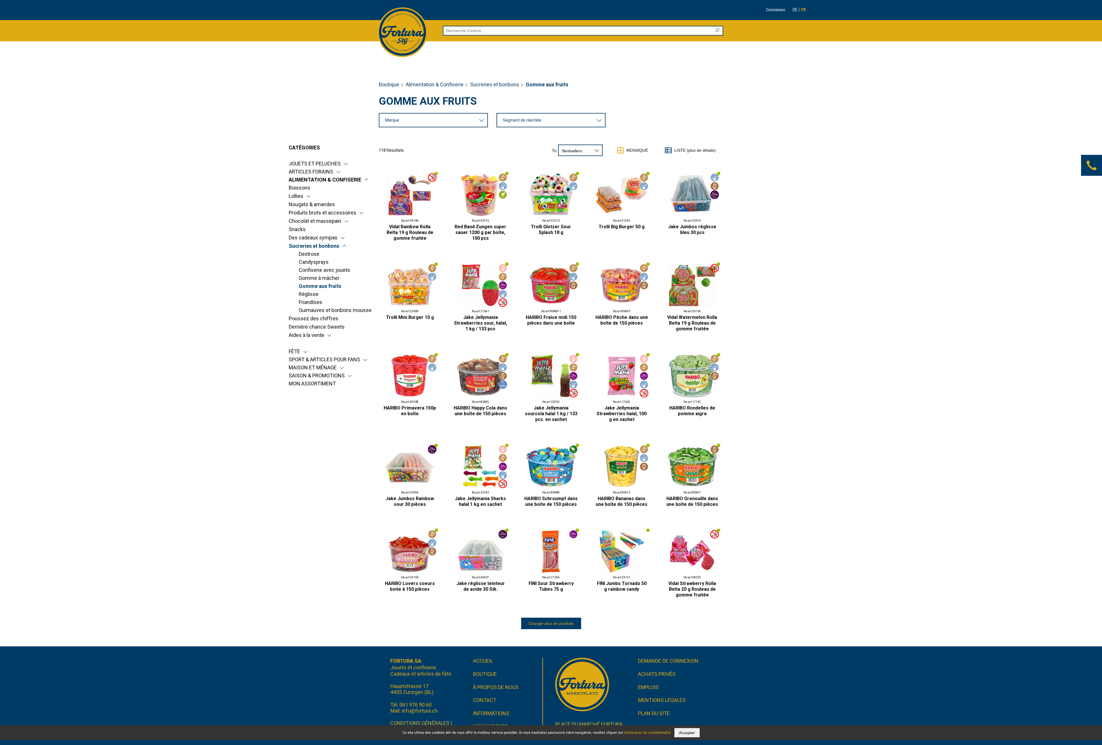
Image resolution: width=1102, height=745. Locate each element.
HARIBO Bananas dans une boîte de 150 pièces (621, 501)
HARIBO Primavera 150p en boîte (410, 410)
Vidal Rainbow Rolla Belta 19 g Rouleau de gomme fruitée (410, 232)
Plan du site (654, 713)
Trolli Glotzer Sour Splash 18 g (551, 229)
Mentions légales (662, 700)
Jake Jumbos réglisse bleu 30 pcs (692, 229)
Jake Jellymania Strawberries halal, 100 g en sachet (622, 413)
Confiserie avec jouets (324, 270)
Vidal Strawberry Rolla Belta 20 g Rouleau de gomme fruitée (692, 589)
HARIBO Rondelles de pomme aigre (692, 410)
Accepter (687, 732)
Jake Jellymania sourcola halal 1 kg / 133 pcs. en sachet (551, 413)
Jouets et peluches (315, 164)
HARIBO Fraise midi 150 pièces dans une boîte (551, 320)
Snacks (297, 229)
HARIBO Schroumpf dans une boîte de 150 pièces (551, 501)
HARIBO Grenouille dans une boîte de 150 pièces (692, 501)
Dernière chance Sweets (317, 327)
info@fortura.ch (420, 711)
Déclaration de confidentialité (647, 733)
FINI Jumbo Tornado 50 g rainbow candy (622, 586)
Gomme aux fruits (320, 286)
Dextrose (309, 254)
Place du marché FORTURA (588, 724)
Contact (484, 700)
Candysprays (314, 262)
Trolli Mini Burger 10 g (410, 317)
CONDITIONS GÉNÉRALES (419, 723)
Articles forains (311, 172)
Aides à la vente (306, 335)
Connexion (775, 9)
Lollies (296, 196)
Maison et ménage (313, 367)
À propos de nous (496, 687)
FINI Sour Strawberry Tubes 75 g (551, 586)
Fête (294, 351)
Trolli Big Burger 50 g (622, 226)
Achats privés (657, 674)
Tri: (554, 151)
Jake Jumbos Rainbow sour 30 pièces (410, 501)
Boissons (299, 188)
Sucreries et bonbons (494, 84)
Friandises (310, 302)
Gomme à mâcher (319, 278)
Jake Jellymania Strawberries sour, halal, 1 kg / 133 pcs (480, 323)
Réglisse (309, 294)
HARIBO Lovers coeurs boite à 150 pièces (410, 586)
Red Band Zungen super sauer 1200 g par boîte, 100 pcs (480, 232)
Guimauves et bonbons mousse (335, 310)
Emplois (648, 687)
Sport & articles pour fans (324, 359)
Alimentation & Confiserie (434, 84)
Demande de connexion (668, 661)
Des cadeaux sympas (313, 238)
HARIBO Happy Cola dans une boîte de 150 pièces (480, 410)
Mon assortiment (312, 384)
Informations (491, 713)
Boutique (389, 84)
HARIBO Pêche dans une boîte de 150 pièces (621, 320)
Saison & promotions (317, 375)
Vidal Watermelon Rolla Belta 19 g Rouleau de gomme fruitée (692, 323)
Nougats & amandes (312, 204)
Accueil (483, 661)
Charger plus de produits (551, 623)
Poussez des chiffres (313, 318)
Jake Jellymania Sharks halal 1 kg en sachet (480, 501)
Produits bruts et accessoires (322, 213)
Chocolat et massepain (315, 221)
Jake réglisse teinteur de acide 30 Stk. (480, 586)
